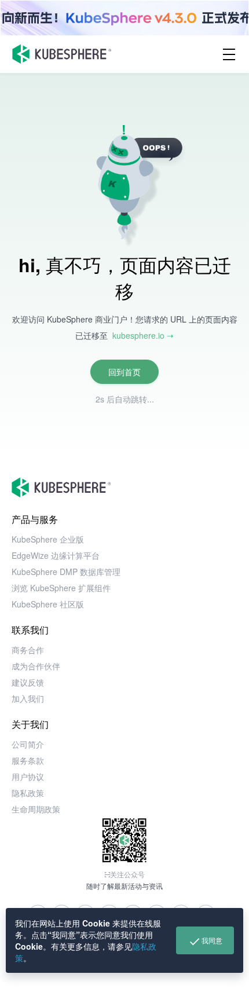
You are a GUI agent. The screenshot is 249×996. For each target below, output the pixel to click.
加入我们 (28, 698)
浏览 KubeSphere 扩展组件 (61, 588)
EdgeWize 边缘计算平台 (56, 555)
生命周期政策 (36, 809)
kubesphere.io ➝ (143, 335)
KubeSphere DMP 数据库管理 (66, 571)
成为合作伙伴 (36, 666)
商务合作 (28, 650)
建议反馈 (28, 682)
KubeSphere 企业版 (48, 539)
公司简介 (28, 744)
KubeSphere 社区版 (48, 604)
